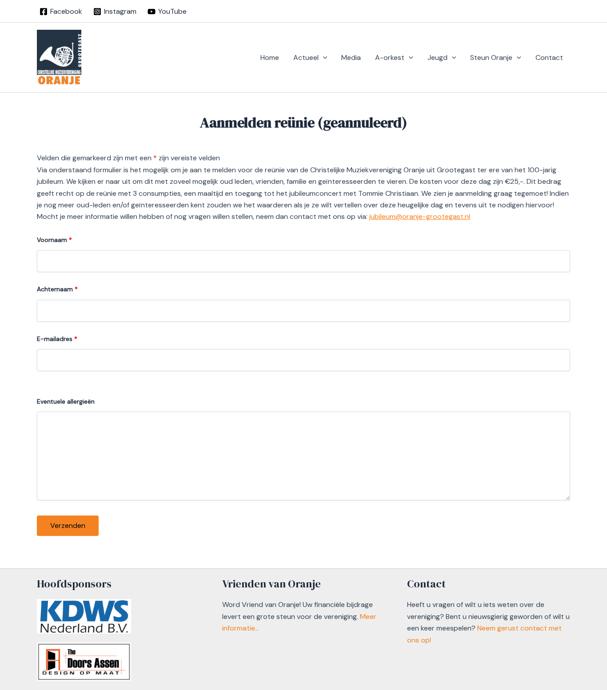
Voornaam (54, 240)
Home (269, 57)
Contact (549, 57)
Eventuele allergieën (66, 401)
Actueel (306, 57)
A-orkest (389, 57)
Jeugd (437, 57)
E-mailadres (57, 339)
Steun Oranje (491, 57)
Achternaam (57, 289)
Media (351, 57)
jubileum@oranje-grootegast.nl (419, 216)
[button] (323, 57)
